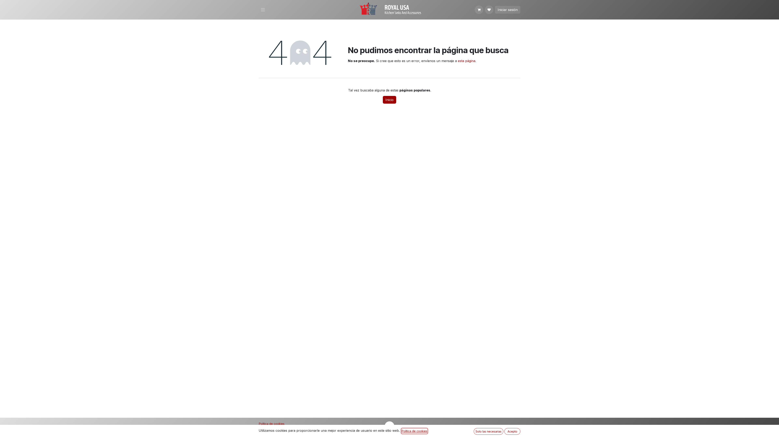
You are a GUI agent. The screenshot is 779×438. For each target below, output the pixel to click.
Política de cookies (271, 423)
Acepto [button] (512, 431)
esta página (466, 61)
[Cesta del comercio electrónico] (479, 9)
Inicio (389, 100)
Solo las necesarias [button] (488, 431)
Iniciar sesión (508, 10)
